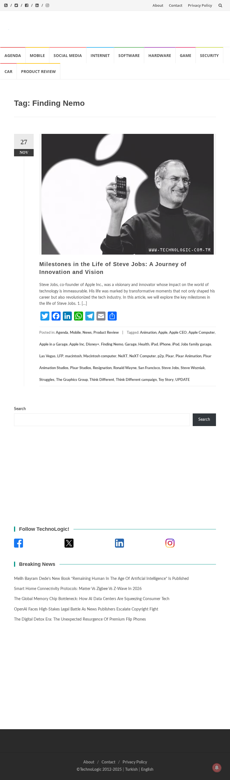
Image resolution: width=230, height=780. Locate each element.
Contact (175, 5)
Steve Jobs (170, 368)
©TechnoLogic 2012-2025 (99, 770)
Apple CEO (178, 333)
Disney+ (92, 344)
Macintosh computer (99, 356)
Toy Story (166, 380)
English (147, 770)
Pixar (169, 356)
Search (20, 409)
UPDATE (182, 380)
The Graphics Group (72, 380)
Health (143, 344)
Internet (100, 55)
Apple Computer (201, 333)
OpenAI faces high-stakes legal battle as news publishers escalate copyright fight (86, 609)
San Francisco (149, 368)
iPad (154, 344)
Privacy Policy (200, 5)
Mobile (37, 55)
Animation (148, 333)
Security (209, 55)
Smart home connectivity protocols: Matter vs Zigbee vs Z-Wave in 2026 (78, 589)
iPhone (165, 344)
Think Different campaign (136, 380)
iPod (175, 344)
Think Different (101, 380)
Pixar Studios (80, 368)
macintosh (73, 356)
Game (185, 55)
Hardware (159, 55)
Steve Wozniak (193, 368)
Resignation (102, 368)
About (158, 5)
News (87, 333)
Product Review (38, 71)
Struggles (46, 380)
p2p (161, 356)
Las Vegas (47, 356)
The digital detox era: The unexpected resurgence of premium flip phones (80, 619)
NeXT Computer (142, 356)
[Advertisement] (119, 27)
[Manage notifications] (216, 767)
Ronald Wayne (125, 368)
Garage (131, 344)
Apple (162, 333)
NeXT (123, 356)
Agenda (12, 55)
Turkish (131, 770)
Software (129, 55)
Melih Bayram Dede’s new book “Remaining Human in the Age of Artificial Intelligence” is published (101, 579)
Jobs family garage (196, 344)
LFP (60, 356)
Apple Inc (76, 344)
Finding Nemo (112, 344)
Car (8, 71)
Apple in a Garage (53, 344)
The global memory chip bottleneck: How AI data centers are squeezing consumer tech (91, 599)
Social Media (68, 55)
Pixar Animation (188, 356)
